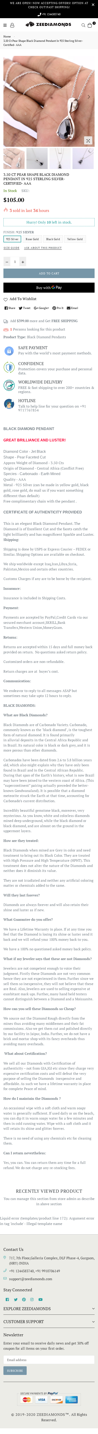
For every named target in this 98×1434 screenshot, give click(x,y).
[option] (49, 101)
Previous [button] (9, 96)
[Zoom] (88, 140)
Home (7, 36)
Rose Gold (32, 239)
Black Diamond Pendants (46, 337)
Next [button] (88, 96)
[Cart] (90, 24)
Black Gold (53, 239)
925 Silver (12, 239)
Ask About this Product (43, 247)
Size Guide (11, 247)
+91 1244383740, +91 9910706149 (34, 1271)
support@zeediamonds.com (30, 1279)
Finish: (18, 232)
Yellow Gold (75, 239)
